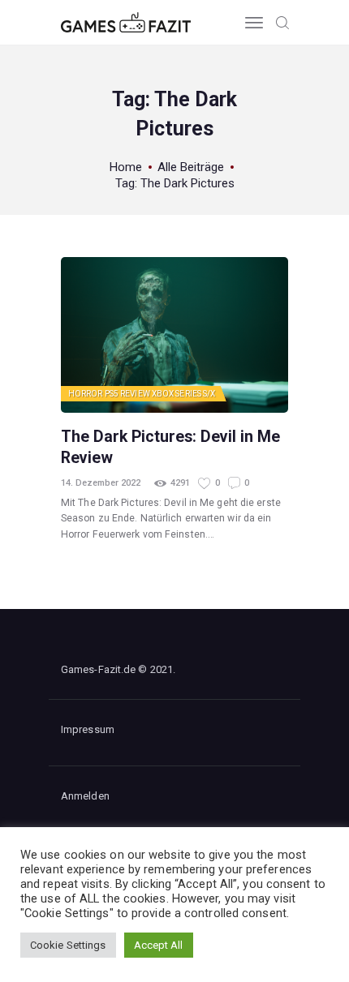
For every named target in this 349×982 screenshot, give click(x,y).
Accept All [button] (158, 945)
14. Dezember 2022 (100, 483)
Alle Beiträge (190, 167)
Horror (85, 393)
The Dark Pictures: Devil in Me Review (170, 446)
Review (135, 393)
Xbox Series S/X (184, 393)
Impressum (87, 729)
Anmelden (85, 796)
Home (126, 167)
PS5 (111, 393)
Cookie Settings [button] (68, 945)
